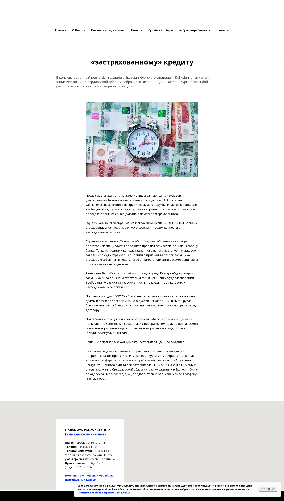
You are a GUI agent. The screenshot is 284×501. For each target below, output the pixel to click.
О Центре (78, 30)
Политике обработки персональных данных (104, 492)
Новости (136, 30)
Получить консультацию (108, 30)
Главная (60, 30)
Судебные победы (160, 30)
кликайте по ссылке (85, 434)
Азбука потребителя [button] (193, 30)
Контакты (222, 30)
